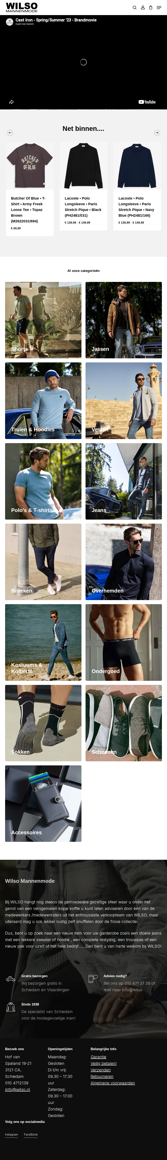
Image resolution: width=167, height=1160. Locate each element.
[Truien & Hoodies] (43, 400)
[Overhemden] (124, 562)
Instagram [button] (11, 1134)
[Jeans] (124, 481)
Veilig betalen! (104, 1063)
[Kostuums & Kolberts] (43, 642)
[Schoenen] (124, 723)
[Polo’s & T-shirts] (43, 481)
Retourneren (102, 1076)
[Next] (157, 133)
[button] (159, 8)
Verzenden (101, 1069)
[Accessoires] (43, 803)
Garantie (98, 1056)
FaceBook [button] (31, 1134)
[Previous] (10, 133)
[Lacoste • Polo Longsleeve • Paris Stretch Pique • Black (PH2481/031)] (83, 166)
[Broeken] (43, 562)
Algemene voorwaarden (113, 1083)
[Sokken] (43, 723)
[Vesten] (124, 400)
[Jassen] (124, 320)
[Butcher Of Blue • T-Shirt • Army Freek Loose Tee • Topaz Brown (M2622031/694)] (30, 166)
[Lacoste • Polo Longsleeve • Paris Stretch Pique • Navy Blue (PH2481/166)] (137, 166)
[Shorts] (43, 320)
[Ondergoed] (124, 642)
